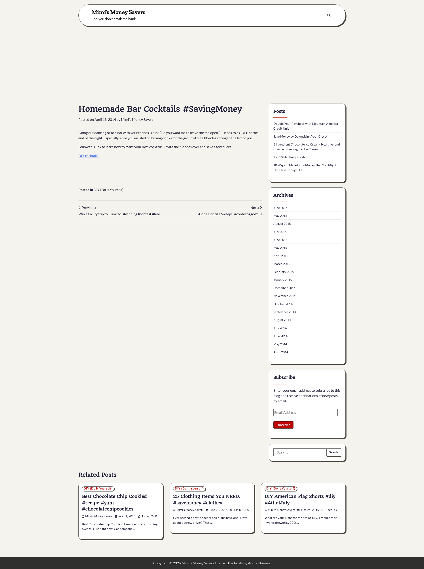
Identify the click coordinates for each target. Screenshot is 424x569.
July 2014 (280, 328)
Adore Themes (259, 563)
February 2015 (283, 272)
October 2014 (283, 304)
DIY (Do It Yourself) (108, 189)
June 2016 (280, 208)
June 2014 (280, 336)
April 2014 (280, 352)
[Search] (329, 15)
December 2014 (284, 288)
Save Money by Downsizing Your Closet (300, 136)
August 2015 (282, 223)
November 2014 (284, 296)
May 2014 (280, 344)
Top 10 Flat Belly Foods (289, 157)
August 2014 (282, 320)
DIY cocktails (88, 155)
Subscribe (283, 425)
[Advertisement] (212, 62)
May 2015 (280, 248)
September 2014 (284, 312)
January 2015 (282, 280)
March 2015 (281, 264)
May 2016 (280, 215)
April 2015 (280, 256)
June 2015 (280, 240)
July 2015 (280, 232)
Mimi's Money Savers (118, 12)
